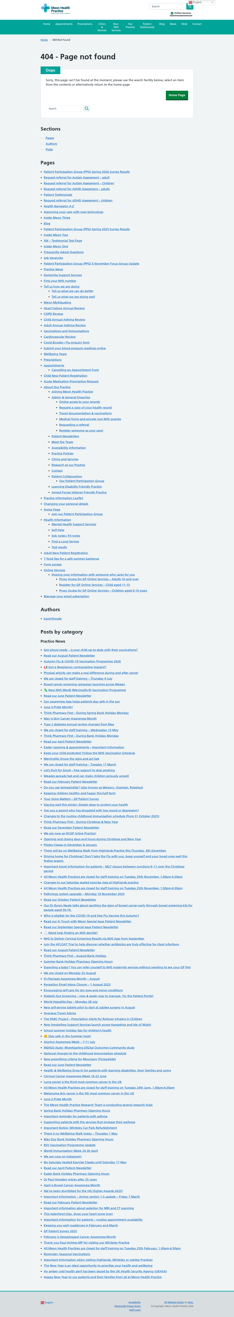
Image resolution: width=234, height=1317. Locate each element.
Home (46, 24)
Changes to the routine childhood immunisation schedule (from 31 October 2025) (101, 816)
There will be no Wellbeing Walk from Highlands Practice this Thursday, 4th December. (105, 850)
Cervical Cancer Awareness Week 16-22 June (75, 1076)
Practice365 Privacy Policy (127, 1306)
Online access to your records (79, 402)
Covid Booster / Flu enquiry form (67, 342)
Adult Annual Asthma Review (65, 325)
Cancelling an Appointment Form (75, 370)
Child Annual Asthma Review (64, 319)
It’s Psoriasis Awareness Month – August (72, 979)
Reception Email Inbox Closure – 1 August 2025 (77, 984)
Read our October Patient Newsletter (70, 900)
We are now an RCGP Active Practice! (70, 833)
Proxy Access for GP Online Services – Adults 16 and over (99, 579)
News (173, 24)
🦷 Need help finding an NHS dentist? (71, 933)
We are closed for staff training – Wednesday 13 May (81, 730)
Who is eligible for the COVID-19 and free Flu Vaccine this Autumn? (91, 915)
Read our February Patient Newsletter (70, 782)
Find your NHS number (60, 281)
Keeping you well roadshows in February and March (81, 1225)
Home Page (177, 95)
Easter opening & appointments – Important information (84, 747)
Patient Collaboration (67, 476)
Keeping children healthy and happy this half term (80, 793)
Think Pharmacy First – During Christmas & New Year (81, 822)
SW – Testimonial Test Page (63, 240)
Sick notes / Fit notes (66, 536)
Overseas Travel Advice (60, 1013)
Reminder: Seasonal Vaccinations (67, 1254)
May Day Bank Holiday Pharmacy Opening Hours (78, 1139)
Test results (59, 547)
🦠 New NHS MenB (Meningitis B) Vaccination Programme (85, 690)
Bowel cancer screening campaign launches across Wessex (84, 684)
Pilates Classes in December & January (70, 845)
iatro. (190, 1302)
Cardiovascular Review (60, 337)
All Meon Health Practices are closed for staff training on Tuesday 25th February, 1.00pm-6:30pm (112, 1248)
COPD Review (53, 314)
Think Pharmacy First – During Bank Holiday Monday (81, 736)
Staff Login (135, 1310)
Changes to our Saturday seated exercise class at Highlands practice (91, 882)
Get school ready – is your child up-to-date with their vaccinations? (91, 650)
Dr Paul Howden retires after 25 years (70, 1179)
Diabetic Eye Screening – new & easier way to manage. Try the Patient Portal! (98, 996)
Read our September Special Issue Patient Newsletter (81, 927)
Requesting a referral (74, 425)
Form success (52, 564)
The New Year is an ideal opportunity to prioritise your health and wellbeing (98, 1265)
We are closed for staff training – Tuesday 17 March (80, 764)
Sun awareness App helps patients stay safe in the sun (82, 701)
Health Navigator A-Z (59, 206)
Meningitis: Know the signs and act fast (71, 759)
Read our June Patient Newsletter (67, 696)
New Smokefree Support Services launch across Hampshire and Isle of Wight (97, 1025)
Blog (162, 24)
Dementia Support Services (63, 275)
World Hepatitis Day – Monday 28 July (71, 1002)
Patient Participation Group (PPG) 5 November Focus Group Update (91, 263)
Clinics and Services (65, 459)
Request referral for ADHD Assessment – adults (77, 189)
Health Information (57, 520)
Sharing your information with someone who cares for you (93, 574)
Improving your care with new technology (73, 212)
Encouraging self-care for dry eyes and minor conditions (83, 990)
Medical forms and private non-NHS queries (90, 419)
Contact (197, 24)
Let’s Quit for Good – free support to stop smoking (79, 770)
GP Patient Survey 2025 (60, 1231)
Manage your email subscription (66, 596)
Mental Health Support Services (74, 524)
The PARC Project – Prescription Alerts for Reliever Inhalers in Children (93, 1019)
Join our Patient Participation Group (77, 514)
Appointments (63, 24)
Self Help (58, 530)
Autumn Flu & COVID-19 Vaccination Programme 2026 (82, 661)
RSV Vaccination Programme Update (70, 1145)
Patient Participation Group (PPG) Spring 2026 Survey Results (87, 172)
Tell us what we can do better (72, 291)
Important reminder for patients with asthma (75, 1116)
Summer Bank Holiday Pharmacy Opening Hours (78, 961)
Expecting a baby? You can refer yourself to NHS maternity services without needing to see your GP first (117, 967)
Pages (50, 138)
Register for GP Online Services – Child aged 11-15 (94, 585)
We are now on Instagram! (63, 1156)
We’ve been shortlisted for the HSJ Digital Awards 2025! (83, 1191)
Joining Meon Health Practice (72, 391)
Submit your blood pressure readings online (75, 348)
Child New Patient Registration (65, 376)
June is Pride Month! (58, 707)
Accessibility (134, 1302)
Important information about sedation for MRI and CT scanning (89, 1208)
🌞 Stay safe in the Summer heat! (67, 1036)
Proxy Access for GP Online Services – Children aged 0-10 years (103, 590)
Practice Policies (62, 453)
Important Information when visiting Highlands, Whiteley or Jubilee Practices (98, 1260)
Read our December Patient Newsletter (71, 827)
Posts (49, 149)
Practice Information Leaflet (63, 498)
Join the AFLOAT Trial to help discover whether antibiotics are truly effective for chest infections (111, 944)
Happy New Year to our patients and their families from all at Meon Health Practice (103, 1277)
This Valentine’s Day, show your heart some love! (78, 1214)
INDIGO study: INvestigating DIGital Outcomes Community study (89, 1047)
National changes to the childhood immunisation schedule (85, 1053)
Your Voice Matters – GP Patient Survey (71, 799)
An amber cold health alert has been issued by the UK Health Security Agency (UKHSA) (105, 1271)
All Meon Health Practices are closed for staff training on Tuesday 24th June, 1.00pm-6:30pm (109, 1088)
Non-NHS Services (116, 27)
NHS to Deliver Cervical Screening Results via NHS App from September (94, 938)
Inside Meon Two (56, 235)
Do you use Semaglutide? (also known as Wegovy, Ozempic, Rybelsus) (93, 787)
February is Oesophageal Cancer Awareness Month (80, 1237)
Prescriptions (85, 24)
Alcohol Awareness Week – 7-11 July (69, 1042)
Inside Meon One (56, 246)
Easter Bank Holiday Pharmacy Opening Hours (76, 1174)
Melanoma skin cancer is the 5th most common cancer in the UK (89, 1093)
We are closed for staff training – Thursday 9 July (78, 678)
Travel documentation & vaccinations (85, 413)
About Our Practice (57, 387)
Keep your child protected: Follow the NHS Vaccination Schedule (89, 753)
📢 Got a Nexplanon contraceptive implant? (75, 667)
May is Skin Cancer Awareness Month (70, 718)
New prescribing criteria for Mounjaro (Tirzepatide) (80, 1059)
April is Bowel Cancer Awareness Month (72, 1185)
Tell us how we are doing (61, 286)
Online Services (54, 570)
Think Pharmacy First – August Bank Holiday (75, 956)
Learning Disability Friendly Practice (77, 486)
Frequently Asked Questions (64, 252)
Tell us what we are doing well (73, 297)
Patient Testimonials (147, 25)
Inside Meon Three (57, 218)
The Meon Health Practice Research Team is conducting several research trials (98, 1105)
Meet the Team (62, 442)
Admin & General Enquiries (71, 397)
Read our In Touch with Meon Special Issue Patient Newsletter (87, 921)
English (197, 2)
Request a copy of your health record (85, 407)
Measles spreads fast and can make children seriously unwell (86, 776)
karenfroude (53, 618)
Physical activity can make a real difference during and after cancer (91, 673)
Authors (51, 144)
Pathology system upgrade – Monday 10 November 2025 (84, 894)
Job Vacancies (53, 258)
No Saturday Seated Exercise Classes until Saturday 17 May (85, 1162)
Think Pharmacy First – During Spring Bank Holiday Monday (86, 713)
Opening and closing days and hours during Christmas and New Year (92, 839)
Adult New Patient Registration (66, 553)
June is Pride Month (58, 1099)
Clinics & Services (101, 27)
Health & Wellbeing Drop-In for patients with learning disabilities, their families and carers (107, 1070)
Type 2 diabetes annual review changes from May (79, 724)
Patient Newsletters (65, 436)
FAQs (184, 24)
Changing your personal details (66, 504)
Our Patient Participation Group (81, 481)
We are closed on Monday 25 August (70, 973)
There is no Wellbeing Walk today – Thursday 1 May (81, 1133)
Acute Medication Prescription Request (71, 381)
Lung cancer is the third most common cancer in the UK (83, 1082)
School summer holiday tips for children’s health (77, 1030)
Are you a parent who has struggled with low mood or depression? (91, 810)
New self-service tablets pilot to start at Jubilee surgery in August (89, 1007)
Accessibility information (69, 448)
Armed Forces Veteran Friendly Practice (79, 492)
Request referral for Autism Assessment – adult (77, 177)
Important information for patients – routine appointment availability (93, 1220)
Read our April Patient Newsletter (68, 741)
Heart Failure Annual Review (64, 308)
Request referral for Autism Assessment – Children (79, 183)
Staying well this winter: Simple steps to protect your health (86, 805)
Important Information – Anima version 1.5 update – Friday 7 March (92, 1197)
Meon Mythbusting (57, 302)
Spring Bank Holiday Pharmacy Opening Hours (77, 1110)
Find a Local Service (65, 541)
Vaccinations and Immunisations (66, 331)
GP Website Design (174, 1302)
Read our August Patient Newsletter (69, 655)
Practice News (53, 269)
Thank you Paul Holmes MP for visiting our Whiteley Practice (86, 1242)
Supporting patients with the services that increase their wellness (89, 1122)
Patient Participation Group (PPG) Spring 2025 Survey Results (87, 229)
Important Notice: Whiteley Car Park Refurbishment (80, 1128)
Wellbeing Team (55, 354)
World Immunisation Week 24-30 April (71, 1151)
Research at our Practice (68, 465)
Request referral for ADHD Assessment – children (78, 200)
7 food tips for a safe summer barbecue (71, 559)
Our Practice (130, 25)
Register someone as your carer (81, 430)
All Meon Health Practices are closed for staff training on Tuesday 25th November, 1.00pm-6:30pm (113, 877)
